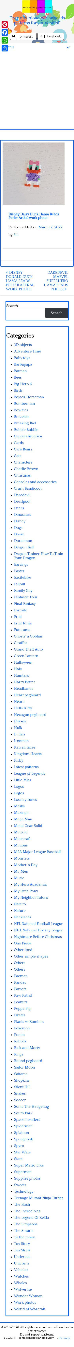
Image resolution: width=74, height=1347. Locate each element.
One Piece (22, 943)
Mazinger (22, 813)
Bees (18, 377)
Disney (19, 521)
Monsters (22, 858)
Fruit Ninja (23, 623)
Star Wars (22, 1152)
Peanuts (20, 1002)
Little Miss (22, 780)
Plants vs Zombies (29, 1022)
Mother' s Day (25, 865)
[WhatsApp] (5, 40)
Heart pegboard (27, 695)
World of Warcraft (29, 1309)
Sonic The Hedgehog (31, 1107)
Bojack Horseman (29, 397)
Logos (19, 787)
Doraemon (23, 541)
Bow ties (21, 410)
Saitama (21, 1074)
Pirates (19, 1015)
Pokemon (22, 1028)
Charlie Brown (26, 469)
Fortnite (20, 610)
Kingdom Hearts (28, 754)
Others (19, 963)
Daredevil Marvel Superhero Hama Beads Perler (56, 281)
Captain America (28, 436)
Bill (16, 235)
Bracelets (21, 417)
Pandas (20, 982)
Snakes (20, 1093)
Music (19, 878)
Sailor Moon (24, 1067)
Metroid (21, 832)
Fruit (18, 617)
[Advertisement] (37, 90)
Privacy (64, 1338)
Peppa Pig (22, 1009)
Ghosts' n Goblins (28, 636)
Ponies (19, 1035)
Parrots (20, 989)
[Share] (5, 48)
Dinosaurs (22, 515)
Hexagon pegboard (30, 715)
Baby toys (22, 358)
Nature (20, 911)
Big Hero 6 (23, 384)
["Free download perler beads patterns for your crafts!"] (37, 6)
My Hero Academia (30, 884)
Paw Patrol (23, 996)
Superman (23, 1172)
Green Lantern (26, 656)
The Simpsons (25, 1224)
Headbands (23, 689)
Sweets (20, 1185)
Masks (19, 806)
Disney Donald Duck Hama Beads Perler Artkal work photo (20, 281)
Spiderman (23, 1126)
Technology (24, 1191)
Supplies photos (27, 1178)
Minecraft (22, 839)
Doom (19, 534)
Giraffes (20, 643)
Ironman (21, 741)
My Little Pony (26, 891)
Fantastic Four (25, 597)
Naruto (20, 904)
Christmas (22, 475)
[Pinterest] (5, 24)
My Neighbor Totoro (31, 898)
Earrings (21, 564)
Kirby (18, 760)
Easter (19, 571)
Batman (20, 371)
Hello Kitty (23, 708)
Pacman (21, 976)
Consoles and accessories (35, 482)
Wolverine (23, 1289)
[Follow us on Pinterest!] (23, 39)
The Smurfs (23, 1231)
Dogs (18, 528)
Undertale (22, 1257)
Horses (20, 721)
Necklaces (22, 917)
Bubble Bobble (26, 430)
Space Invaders (27, 1120)
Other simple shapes (31, 956)
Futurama (22, 630)
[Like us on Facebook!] (50, 39)
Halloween (23, 662)
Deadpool (22, 502)
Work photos (25, 1302)
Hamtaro (21, 676)
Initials (19, 734)
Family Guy (23, 591)
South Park (23, 1113)
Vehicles (21, 1270)
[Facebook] (5, 32)
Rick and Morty (27, 1048)
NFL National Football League (38, 924)
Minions (21, 845)
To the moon (24, 1237)
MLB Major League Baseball (37, 852)
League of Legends (29, 773)
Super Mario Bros (29, 1165)
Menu (9, 47)
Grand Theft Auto (28, 649)
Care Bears (23, 449)
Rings (18, 1054)
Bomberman (24, 404)
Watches (21, 1276)
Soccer (20, 1100)
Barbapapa (23, 364)
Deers (19, 508)
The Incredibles (27, 1211)
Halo (18, 669)
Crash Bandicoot (28, 488)
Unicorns (21, 1263)
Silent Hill (22, 1087)
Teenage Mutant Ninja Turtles (38, 1198)
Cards (19, 443)
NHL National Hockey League (38, 930)
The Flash (22, 1205)
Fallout (19, 584)
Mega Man (23, 819)
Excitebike (22, 578)
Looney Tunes (25, 800)
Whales (20, 1283)
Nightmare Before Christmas (38, 937)
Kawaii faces (24, 747)
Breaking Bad (25, 423)
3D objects (23, 345)
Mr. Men (21, 871)
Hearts (19, 702)
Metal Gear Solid (28, 826)
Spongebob (23, 1139)
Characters (23, 462)
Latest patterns (26, 767)
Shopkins (21, 1080)
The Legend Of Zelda (31, 1218)
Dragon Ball (24, 547)
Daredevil (22, 495)
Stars (18, 1159)
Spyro (19, 1146)
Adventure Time (27, 351)
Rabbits (20, 1041)
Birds (18, 391)
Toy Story (22, 1244)
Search (12, 306)
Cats (17, 456)
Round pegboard (28, 1061)
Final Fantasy (25, 604)
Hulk (18, 728)
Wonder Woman (28, 1296)
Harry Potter (24, 682)
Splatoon (21, 1133)
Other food (23, 950)
